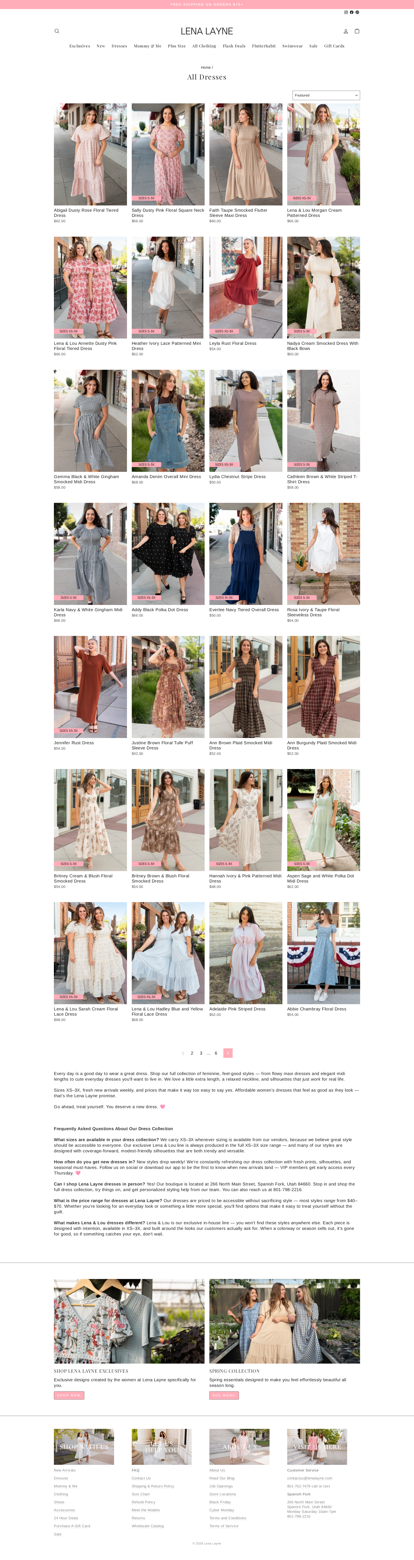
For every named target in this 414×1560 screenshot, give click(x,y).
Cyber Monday (221, 1510)
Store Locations (222, 1494)
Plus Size (177, 45)
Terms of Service (223, 1526)
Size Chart (141, 1494)
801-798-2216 (298, 1516)
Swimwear (292, 45)
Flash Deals (234, 45)
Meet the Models (146, 1510)
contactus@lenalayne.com (309, 1478)
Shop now (69, 1395)
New (101, 45)
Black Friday (220, 1502)
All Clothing (204, 45)
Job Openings (221, 1486)
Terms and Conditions (227, 1518)
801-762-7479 (298, 1486)
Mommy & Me (148, 45)
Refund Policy (144, 1502)
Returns (138, 1518)
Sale (313, 45)
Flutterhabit (264, 45)
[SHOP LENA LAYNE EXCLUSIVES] (129, 1321)
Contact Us (141, 1478)
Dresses (119, 45)
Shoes (59, 1502)
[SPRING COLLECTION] (284, 1321)
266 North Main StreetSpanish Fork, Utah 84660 (309, 1504)
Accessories (64, 1510)
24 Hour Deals (66, 1518)
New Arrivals (65, 1470)
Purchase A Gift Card (72, 1526)
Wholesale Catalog (148, 1526)
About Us (217, 1470)
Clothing (61, 1494)
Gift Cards (334, 45)
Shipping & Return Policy (153, 1486)
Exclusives (79, 45)
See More (224, 1395)
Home (206, 67)
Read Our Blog (222, 1478)
